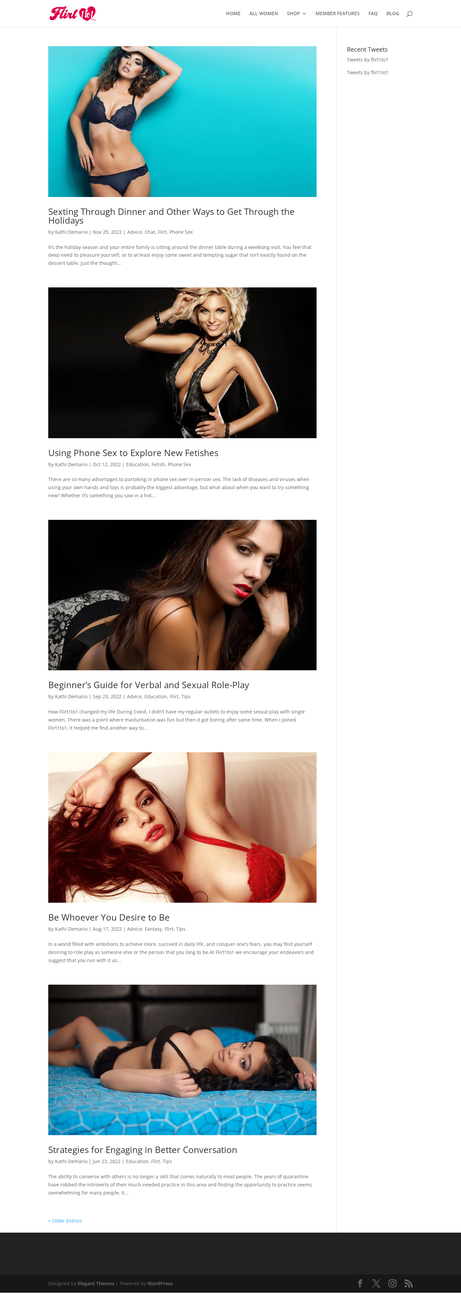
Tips (186, 696)
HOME (233, 14)
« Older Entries (65, 1220)
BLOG (392, 14)
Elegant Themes (96, 1283)
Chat (150, 232)
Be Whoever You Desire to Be (109, 917)
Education (137, 464)
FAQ (373, 14)
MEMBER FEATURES (338, 14)
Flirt (162, 232)
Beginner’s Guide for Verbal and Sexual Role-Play (148, 685)
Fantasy (153, 929)
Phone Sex (181, 232)
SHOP (293, 14)
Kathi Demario (71, 232)
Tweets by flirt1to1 (367, 59)
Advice (134, 232)
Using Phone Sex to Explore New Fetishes (133, 453)
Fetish (158, 464)
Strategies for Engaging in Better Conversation (142, 1150)
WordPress (160, 1283)
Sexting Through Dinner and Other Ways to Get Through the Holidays (171, 215)
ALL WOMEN (263, 14)
